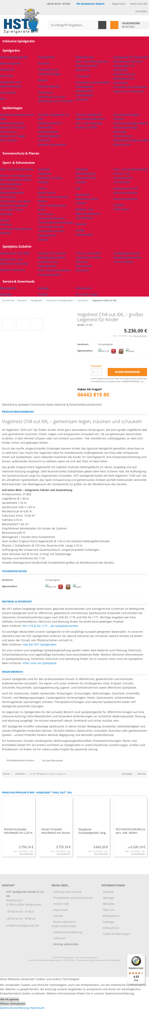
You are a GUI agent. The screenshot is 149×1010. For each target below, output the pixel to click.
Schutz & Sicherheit (88, 253)
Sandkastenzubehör (88, 257)
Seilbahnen (7, 69)
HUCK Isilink (121, 209)
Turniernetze (121, 182)
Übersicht (20, 773)
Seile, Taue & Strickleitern (54, 270)
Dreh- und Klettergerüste (91, 61)
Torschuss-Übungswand (15, 229)
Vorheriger (127, 773)
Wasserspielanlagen (126, 114)
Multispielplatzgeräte (14, 57)
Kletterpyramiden (86, 66)
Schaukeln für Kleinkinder (130, 87)
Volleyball (81, 169)
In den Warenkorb (127, 372)
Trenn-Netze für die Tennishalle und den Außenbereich (51, 231)
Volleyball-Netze (85, 178)
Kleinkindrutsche (124, 74)
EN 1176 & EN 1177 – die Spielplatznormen (50, 626)
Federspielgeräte (49, 86)
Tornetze (5, 224)
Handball (44, 169)
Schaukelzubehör (49, 274)
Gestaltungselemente (127, 257)
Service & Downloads (19, 281)
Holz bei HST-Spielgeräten (39, 644)
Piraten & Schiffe (86, 127)
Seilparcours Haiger (13, 136)
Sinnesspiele (8, 92)
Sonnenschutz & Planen (21, 153)
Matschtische (122, 144)
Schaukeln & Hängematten (92, 82)
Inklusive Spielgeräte (19, 41)
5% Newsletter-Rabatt (90, 3)
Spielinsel (44, 140)
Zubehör (5, 233)
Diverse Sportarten (125, 199)
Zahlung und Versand (67, 892)
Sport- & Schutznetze (19, 163)
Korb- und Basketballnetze (130, 169)
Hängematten (84, 91)
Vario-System (8, 140)
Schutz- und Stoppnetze (15, 175)
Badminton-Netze (86, 199)
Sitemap (108, 892)
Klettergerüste (84, 57)
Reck (3, 99)
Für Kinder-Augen (87, 294)
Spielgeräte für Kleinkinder (130, 57)
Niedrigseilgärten (49, 136)
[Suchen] (102, 25)
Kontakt (43, 294)
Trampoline (82, 76)
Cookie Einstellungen (116, 934)
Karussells (6, 76)
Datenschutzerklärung (67, 932)
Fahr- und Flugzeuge (88, 123)
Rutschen (44, 63)
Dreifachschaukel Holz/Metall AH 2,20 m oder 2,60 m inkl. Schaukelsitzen (18, 834)
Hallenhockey (84, 234)
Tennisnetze (46, 214)
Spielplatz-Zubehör (17, 246)
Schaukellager (84, 95)
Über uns (109, 910)
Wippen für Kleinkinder (128, 91)
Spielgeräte (11, 50)
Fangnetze (44, 173)
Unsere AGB (61, 904)
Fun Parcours (8, 132)
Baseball (81, 224)
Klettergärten (46, 57)
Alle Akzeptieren (9, 999)
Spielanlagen (13, 108)
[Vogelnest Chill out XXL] (18, 314)
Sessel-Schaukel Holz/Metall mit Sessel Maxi (55, 832)
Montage (5, 294)
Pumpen (118, 119)
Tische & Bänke (123, 262)
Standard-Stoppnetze (14, 205)
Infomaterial (83, 288)
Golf (78, 188)
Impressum (60, 910)
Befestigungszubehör (52, 257)
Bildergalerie (8, 288)
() (138, 3)
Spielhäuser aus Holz (51, 97)
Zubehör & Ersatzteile (52, 253)
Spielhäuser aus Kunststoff (55, 101)
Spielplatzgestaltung (126, 253)
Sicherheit (82, 270)
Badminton (82, 194)
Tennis (42, 188)
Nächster (141, 773)
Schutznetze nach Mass (15, 201)
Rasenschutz (83, 266)
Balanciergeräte (10, 63)
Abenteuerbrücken (12, 123)
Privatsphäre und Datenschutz (73, 898)
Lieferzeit (59, 938)
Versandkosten (140, 335)
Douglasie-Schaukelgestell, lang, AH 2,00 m (92, 832)
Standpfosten (84, 218)
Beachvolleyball (85, 173)
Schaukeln (82, 99)
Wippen (43, 80)
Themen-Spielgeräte (88, 114)
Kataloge (43, 288)
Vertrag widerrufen (66, 944)
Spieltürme (82, 70)
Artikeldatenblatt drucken (20, 760)
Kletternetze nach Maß (15, 253)
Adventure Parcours (13, 127)
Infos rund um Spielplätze (39, 663)
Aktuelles (109, 904)
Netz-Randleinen (11, 184)
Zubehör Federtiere (12, 270)
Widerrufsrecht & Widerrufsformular (64, 924)
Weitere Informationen (12, 1003)
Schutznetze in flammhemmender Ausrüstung (12, 193)
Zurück (6, 773)
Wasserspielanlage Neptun (130, 123)
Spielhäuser (45, 92)
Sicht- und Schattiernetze (16, 169)
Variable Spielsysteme (52, 144)
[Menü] (142, 956)
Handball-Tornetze (50, 178)
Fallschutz (81, 262)
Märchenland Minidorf (128, 61)
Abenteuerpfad (48, 132)
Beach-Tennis (46, 192)
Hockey (80, 230)
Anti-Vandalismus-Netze (15, 180)
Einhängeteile (84, 87)
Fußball (5, 220)
